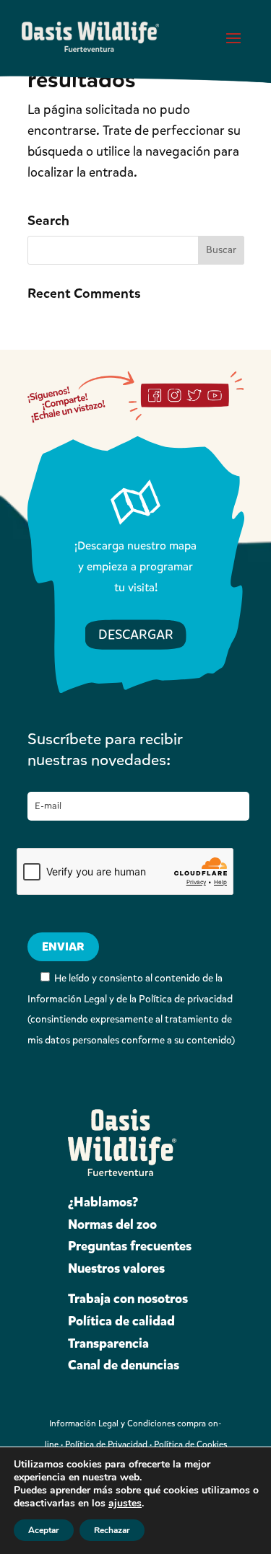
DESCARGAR (135, 634)
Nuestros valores (116, 1268)
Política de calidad (121, 1321)
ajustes (125, 1503)
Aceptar (43, 1530)
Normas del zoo (112, 1224)
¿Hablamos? (103, 1202)
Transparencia (108, 1343)
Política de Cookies (190, 1444)
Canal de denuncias (123, 1365)
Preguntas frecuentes (130, 1246)
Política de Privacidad (106, 1444)
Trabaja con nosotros (128, 1298)
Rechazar (112, 1530)
